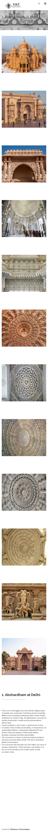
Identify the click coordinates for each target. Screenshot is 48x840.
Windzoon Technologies (20, 829)
